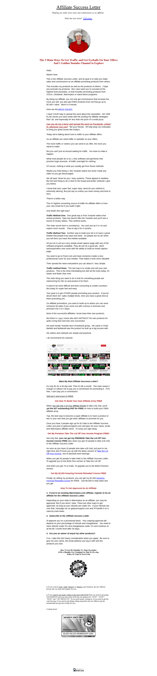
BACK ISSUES (65, 109)
